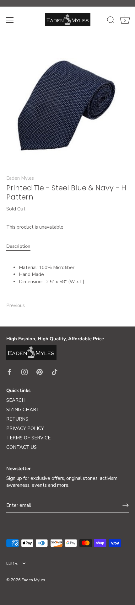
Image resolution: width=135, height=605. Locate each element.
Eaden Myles (20, 178)
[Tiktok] (54, 372)
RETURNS (17, 419)
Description (18, 246)
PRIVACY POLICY (25, 428)
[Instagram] (24, 372)
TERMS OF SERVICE (28, 438)
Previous (15, 305)
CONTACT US (21, 447)
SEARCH (15, 400)
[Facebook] (9, 372)
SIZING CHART (23, 409)
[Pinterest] (39, 372)
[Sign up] (125, 505)
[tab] (21, 246)
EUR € (12, 563)
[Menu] (10, 20)
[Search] (111, 21)
